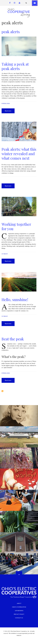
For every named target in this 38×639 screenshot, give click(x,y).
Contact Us (19, 618)
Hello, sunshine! (15, 299)
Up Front (5, 254)
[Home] (19, 13)
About (19, 603)
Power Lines (6, 103)
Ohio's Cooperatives (19, 607)
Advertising (19, 610)
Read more (10, 111)
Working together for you (16, 226)
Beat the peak (13, 338)
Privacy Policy (19, 614)
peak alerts (11, 31)
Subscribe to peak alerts (2, 391)
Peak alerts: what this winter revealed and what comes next (19, 154)
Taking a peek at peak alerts (15, 66)
